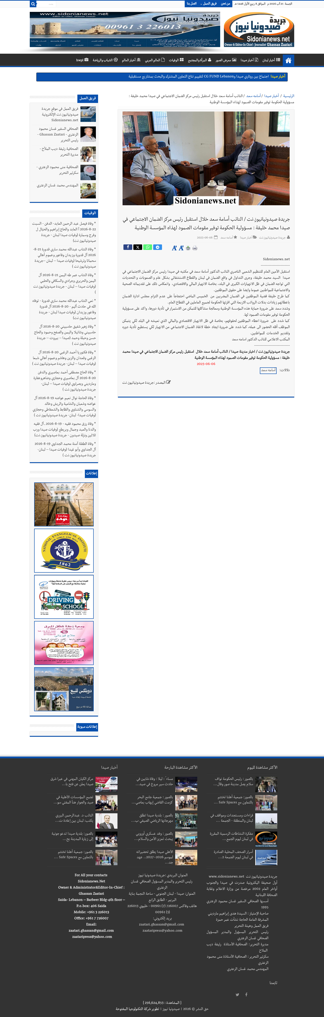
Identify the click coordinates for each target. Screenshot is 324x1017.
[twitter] (237, 995)
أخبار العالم (129, 61)
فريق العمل (210, 4)
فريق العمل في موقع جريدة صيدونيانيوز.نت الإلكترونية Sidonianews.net (60, 115)
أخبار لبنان (269, 61)
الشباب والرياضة (103, 61)
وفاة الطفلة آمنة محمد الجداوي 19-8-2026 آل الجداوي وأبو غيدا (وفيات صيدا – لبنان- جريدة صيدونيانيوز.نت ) (65, 450)
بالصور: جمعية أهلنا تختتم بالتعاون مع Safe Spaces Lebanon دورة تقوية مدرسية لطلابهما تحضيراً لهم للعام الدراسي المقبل (184, 77)
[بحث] (33, 4)
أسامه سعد (253, 96)
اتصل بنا (192, 4)
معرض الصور (223, 61)
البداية (288, 60)
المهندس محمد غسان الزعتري (57, 186)
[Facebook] (246, 995)
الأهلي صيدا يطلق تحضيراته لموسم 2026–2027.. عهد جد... (154, 857)
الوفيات (174, 61)
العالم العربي (152, 61)
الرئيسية (288, 96)
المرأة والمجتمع (197, 61)
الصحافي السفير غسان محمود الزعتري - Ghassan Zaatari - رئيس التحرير (57, 135)
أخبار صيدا (247, 61)
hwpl (79, 61)
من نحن (225, 4)
